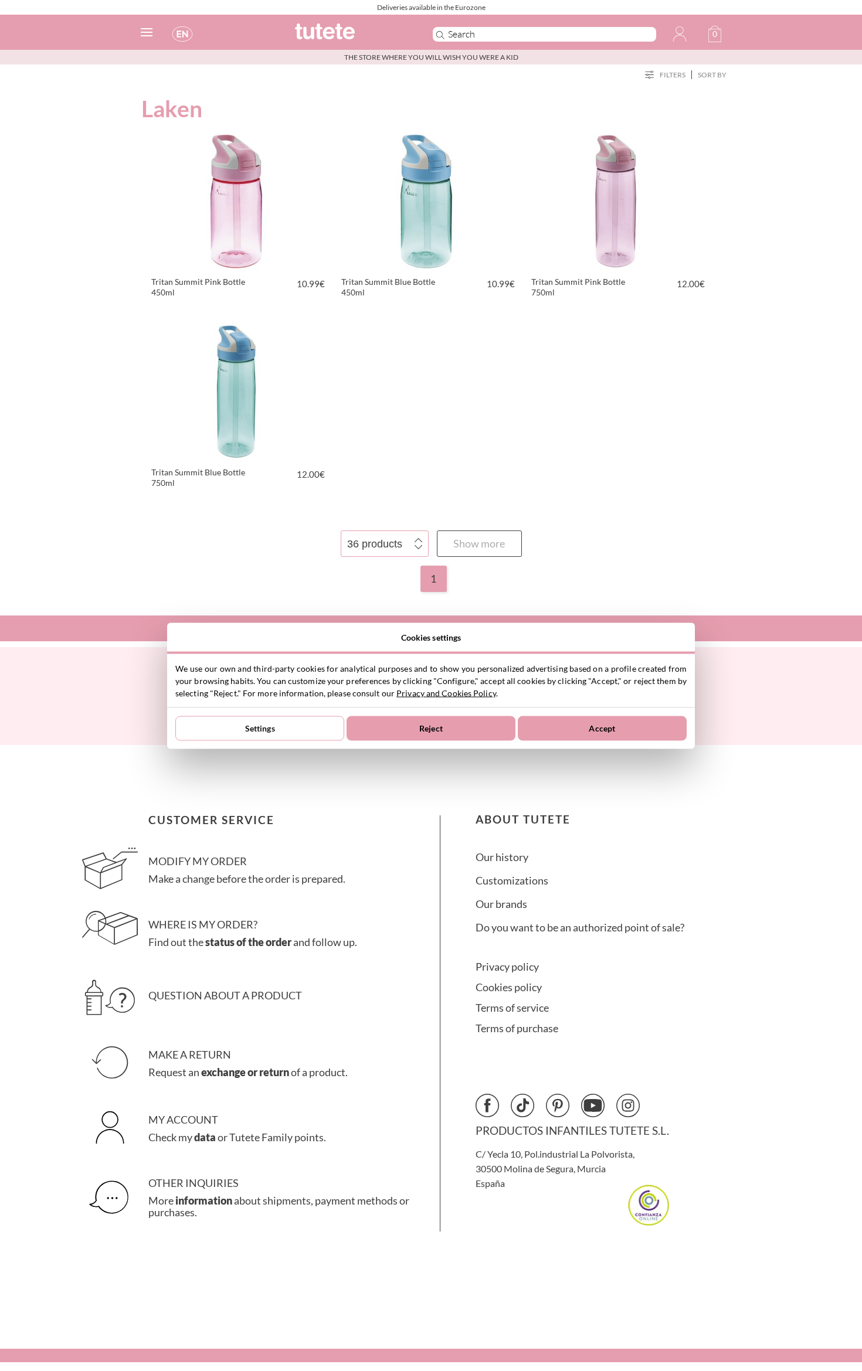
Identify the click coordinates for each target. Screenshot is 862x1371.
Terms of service (512, 1007)
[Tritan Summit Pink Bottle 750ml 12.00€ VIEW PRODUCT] (616, 199)
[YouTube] (593, 1105)
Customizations (512, 880)
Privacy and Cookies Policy (446, 693)
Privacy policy (507, 966)
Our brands (501, 904)
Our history (502, 857)
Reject (431, 728)
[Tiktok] (522, 1105)
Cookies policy (509, 987)
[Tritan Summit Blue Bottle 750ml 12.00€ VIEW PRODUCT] (236, 389)
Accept (602, 728)
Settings (260, 728)
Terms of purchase (517, 1028)
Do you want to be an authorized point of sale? (580, 927)
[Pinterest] (557, 1105)
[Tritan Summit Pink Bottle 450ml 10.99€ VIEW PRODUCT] (236, 199)
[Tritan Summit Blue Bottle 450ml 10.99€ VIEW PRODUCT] (426, 199)
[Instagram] (628, 1105)
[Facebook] (487, 1105)
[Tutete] (351, 36)
